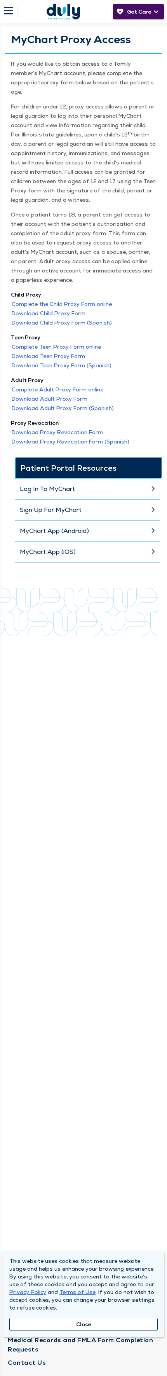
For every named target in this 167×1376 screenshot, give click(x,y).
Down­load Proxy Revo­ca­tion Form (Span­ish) (70, 441)
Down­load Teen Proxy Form (48, 356)
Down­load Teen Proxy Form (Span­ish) (61, 365)
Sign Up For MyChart (51, 510)
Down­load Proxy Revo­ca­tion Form (57, 432)
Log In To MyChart (47, 489)
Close (83, 1324)
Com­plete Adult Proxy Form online (57, 389)
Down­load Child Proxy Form (48, 313)
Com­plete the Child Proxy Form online (62, 303)
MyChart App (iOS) (48, 552)
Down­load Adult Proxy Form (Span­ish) (63, 408)
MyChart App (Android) (54, 531)
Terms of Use (77, 1292)
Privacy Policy (27, 1292)
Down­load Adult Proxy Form (49, 398)
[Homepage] (63, 11)
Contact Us (27, 1363)
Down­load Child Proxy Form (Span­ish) (62, 322)
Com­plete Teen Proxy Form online (56, 346)
